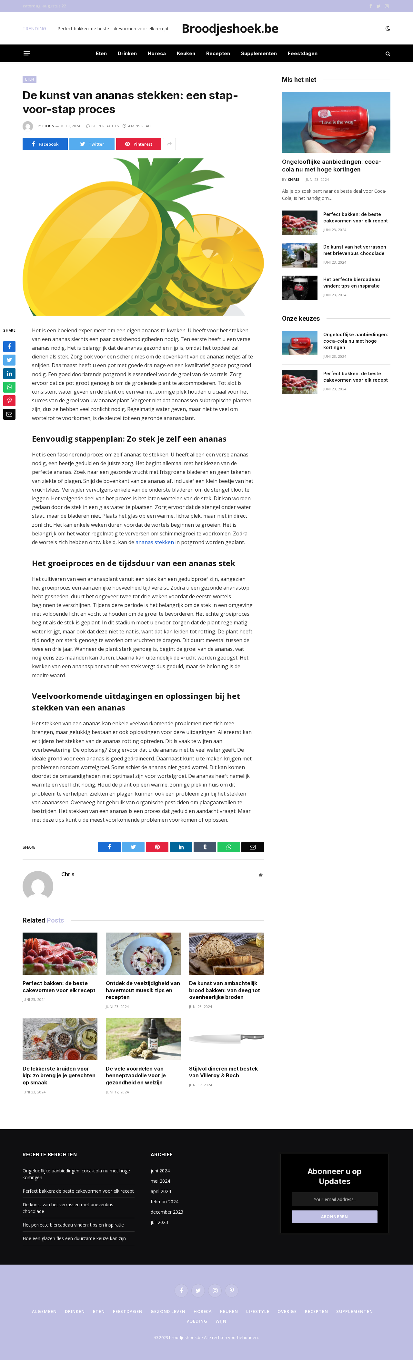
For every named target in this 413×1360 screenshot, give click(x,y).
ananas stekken (155, 542)
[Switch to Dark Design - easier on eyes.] (387, 28)
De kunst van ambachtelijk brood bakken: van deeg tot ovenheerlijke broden (224, 990)
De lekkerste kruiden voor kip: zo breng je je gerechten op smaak (59, 1075)
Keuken (186, 53)
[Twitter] (9, 360)
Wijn (221, 1321)
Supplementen (259, 53)
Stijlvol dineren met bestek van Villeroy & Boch (223, 1072)
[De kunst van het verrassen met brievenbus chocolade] (299, 255)
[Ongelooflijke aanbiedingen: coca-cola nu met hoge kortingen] (336, 122)
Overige (287, 1311)
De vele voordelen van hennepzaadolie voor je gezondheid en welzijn (136, 1075)
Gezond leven (168, 1311)
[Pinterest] (9, 400)
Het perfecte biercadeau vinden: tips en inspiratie (351, 283)
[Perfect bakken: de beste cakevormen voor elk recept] (60, 954)
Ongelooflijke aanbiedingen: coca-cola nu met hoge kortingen (331, 165)
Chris (48, 125)
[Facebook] (9, 346)
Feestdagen (302, 53)
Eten (101, 53)
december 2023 (167, 1212)
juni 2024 (160, 1171)
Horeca (157, 53)
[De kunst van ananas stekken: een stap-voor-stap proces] (143, 237)
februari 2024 (164, 1202)
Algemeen (44, 1311)
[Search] (387, 53)
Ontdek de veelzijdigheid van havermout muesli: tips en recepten (143, 990)
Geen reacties (105, 125)
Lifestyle (257, 1311)
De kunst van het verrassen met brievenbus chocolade (354, 250)
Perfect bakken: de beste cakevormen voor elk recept (113, 29)
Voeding (196, 1321)
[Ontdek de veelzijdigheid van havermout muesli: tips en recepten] (143, 954)
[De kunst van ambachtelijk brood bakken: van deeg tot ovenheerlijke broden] (226, 954)
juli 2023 (159, 1222)
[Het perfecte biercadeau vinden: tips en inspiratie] (299, 288)
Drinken (127, 53)
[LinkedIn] (9, 373)
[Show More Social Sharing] (169, 144)
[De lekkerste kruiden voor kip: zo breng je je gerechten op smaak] (60, 1039)
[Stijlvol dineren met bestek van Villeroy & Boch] (226, 1039)
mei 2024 (160, 1181)
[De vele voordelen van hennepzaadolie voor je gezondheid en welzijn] (143, 1039)
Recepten (218, 53)
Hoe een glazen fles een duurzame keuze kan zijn (74, 1238)
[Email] (9, 414)
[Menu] (27, 53)
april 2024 (161, 1191)
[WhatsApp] (9, 387)
